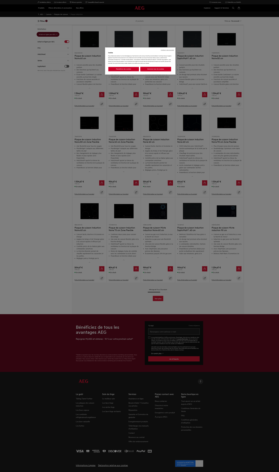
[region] (140, 61)
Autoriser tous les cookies (155, 69)
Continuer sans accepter (167, 50)
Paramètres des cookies (123, 69)
